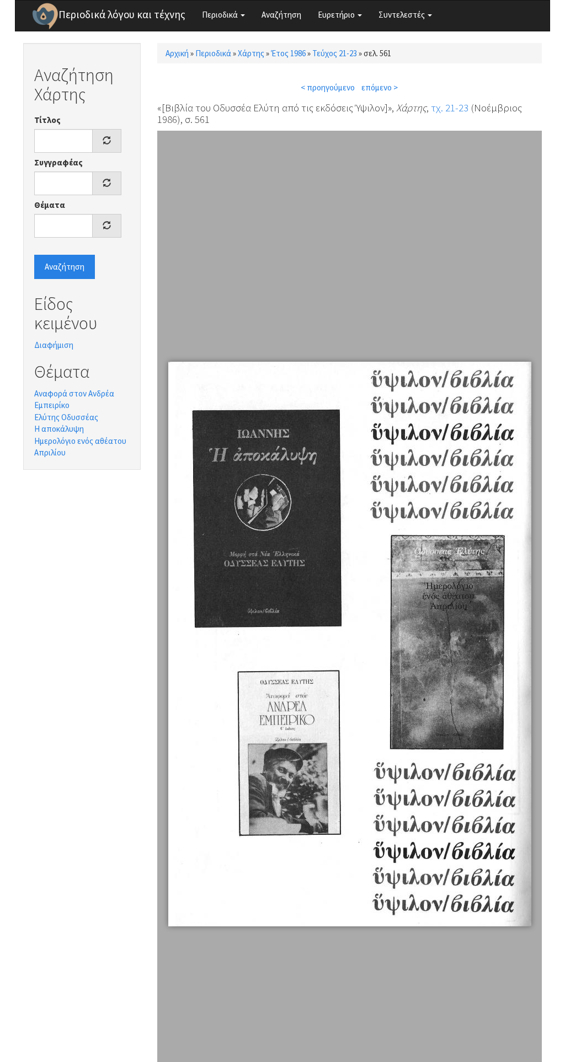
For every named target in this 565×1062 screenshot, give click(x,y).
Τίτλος (47, 120)
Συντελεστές (403, 14)
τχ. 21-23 (449, 107)
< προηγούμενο (328, 87)
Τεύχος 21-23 (334, 53)
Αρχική (177, 53)
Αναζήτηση (281, 14)
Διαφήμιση (53, 345)
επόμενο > (379, 87)
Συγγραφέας (58, 162)
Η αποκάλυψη (59, 428)
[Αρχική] (45, 16)
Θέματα (49, 205)
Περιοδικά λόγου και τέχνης (121, 14)
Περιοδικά (220, 14)
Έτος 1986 (288, 53)
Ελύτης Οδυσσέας (66, 417)
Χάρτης (251, 53)
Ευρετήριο (337, 14)
